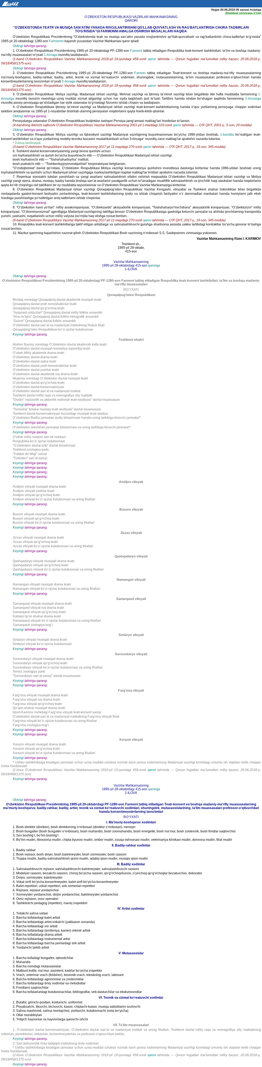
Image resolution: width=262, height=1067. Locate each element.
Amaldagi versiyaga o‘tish (243, 13)
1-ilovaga (51, 54)
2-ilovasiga (253, 98)
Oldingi (18, 46)
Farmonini (56, 41)
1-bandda (227, 134)
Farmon (140, 73)
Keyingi (18, 334)
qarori (153, 59)
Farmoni (136, 50)
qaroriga (154, 265)
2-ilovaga (69, 81)
